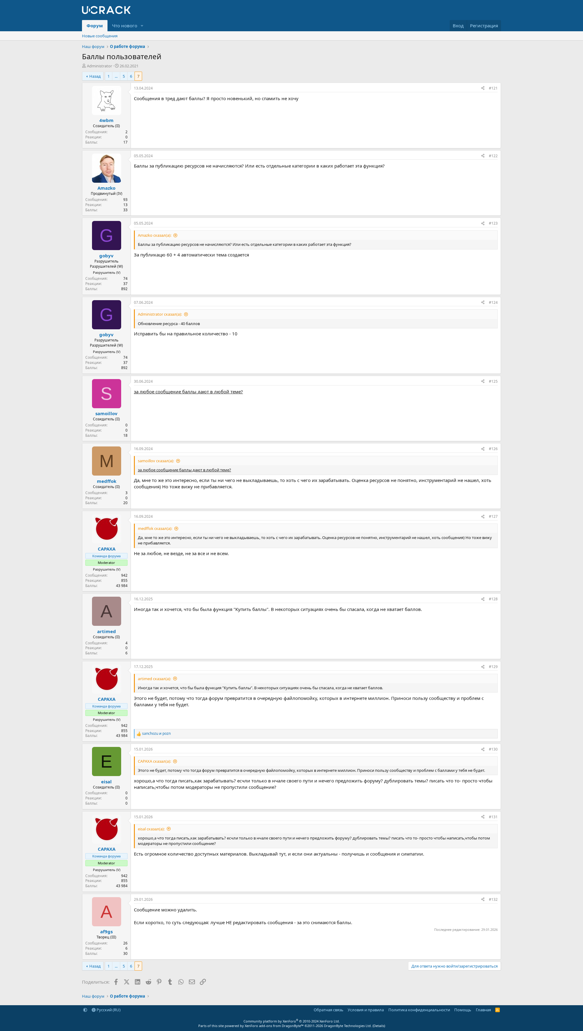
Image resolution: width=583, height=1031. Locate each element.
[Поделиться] (483, 88)
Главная (483, 1009)
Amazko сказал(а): (154, 235)
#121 (493, 88)
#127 (493, 516)
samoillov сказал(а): (156, 460)
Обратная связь (328, 1009)
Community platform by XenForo (292, 1021)
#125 (493, 381)
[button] (142, 25)
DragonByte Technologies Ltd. (348, 1025)
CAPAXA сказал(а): (154, 761)
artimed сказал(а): (154, 678)
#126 (493, 448)
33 (125, 209)
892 (124, 288)
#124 (493, 302)
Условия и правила (366, 1009)
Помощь (462, 1009)
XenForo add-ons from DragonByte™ (274, 1025)
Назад (95, 76)
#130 (493, 749)
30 (125, 953)
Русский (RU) (108, 1009)
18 (125, 435)
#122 (493, 155)
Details (378, 1025)
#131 (493, 816)
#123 (493, 223)
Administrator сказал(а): (160, 314)
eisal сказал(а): (151, 829)
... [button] (116, 76)
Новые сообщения (100, 36)
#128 (493, 599)
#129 (493, 666)
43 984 (122, 585)
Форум (95, 25)
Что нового (124, 25)
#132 (493, 899)
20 (125, 502)
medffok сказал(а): (155, 528)
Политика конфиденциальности (419, 1009)
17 (125, 142)
